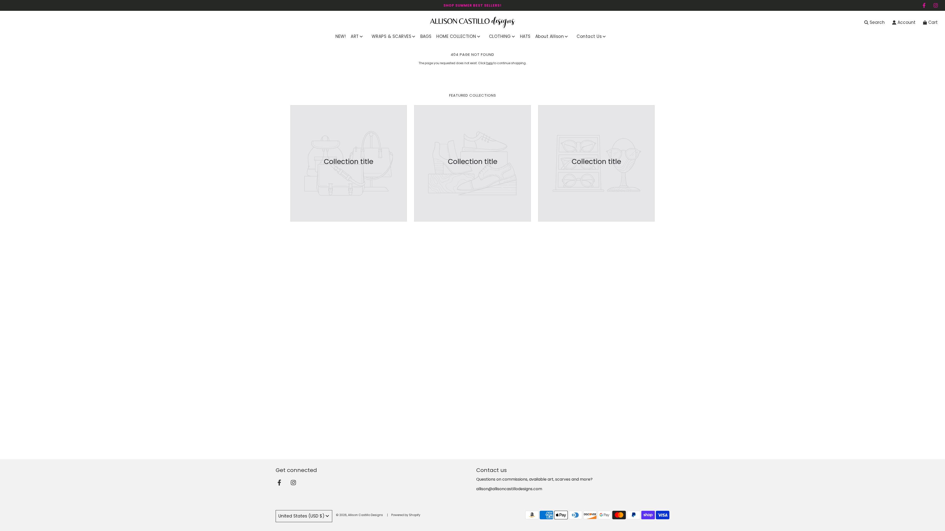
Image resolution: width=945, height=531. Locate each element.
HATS (525, 36)
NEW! (340, 36)
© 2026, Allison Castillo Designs (359, 515)
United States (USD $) (301, 516)
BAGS (425, 36)
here (489, 63)
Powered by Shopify (405, 515)
